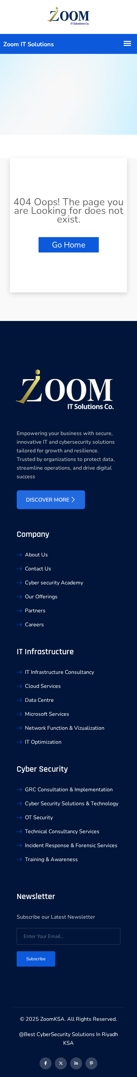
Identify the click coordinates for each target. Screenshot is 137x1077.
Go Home (68, 244)
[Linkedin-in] (76, 1063)
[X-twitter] (61, 1063)
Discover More (48, 500)
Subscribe (36, 959)
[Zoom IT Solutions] (68, 17)
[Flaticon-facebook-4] (46, 1063)
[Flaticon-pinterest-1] (91, 1063)
